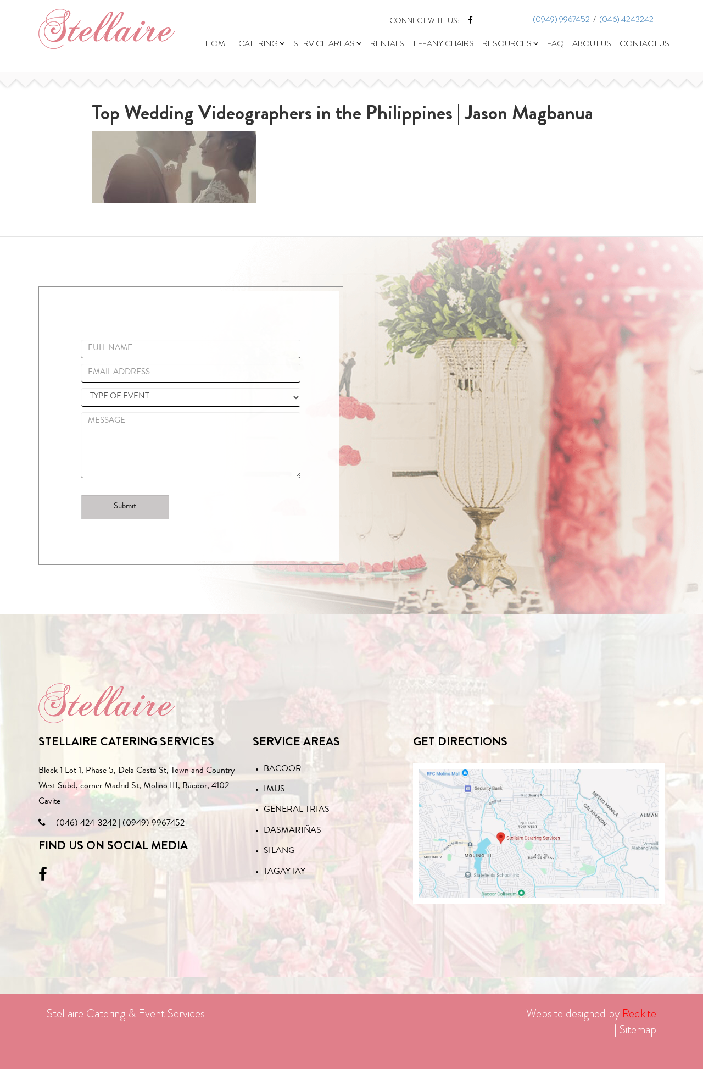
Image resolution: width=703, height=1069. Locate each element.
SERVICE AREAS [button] (324, 43)
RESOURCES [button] (507, 43)
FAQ (555, 43)
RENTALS (387, 43)
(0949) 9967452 (561, 19)
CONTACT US (644, 43)
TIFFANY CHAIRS (443, 43)
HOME (217, 43)
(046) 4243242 (626, 19)
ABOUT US (591, 43)
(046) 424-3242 (86, 823)
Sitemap (638, 1029)
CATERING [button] (259, 43)
